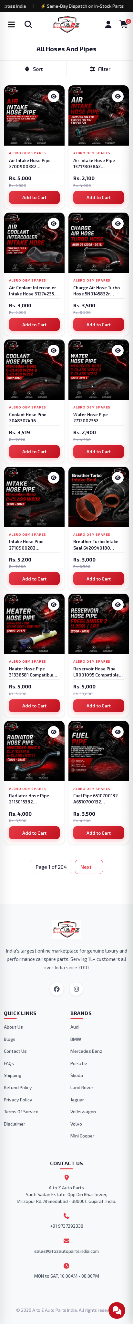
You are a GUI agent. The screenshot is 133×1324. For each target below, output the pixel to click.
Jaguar (77, 1099)
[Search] (28, 24)
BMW (75, 1039)
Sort (38, 69)
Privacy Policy (18, 1099)
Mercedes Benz (86, 1051)
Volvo (76, 1124)
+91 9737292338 (66, 1226)
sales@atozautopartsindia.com (66, 1251)
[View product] (53, 96)
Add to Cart (34, 197)
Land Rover (81, 1087)
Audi (74, 1027)
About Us (13, 1027)
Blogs (9, 1039)
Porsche (78, 1063)
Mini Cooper (82, 1135)
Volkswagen (83, 1111)
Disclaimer (14, 1124)
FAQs (9, 1063)
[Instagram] (76, 989)
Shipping (12, 1075)
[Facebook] (57, 989)
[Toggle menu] (11, 24)
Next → (89, 867)
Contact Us (15, 1051)
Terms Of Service (21, 1111)
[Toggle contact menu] (116, 1310)
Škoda (76, 1075)
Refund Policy (18, 1087)
